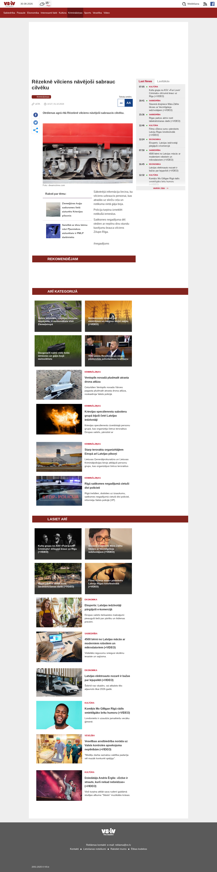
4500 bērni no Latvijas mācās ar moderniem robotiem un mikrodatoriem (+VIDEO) (105, 643)
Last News (145, 81)
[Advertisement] (108, 53)
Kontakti (74, 849)
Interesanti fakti (49, 12)
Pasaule (21, 12)
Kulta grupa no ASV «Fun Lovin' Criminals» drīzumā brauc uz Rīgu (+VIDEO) (57, 548)
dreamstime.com (56, 185)
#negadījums (101, 243)
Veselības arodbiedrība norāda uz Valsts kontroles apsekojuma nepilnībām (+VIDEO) (106, 745)
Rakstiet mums (118, 849)
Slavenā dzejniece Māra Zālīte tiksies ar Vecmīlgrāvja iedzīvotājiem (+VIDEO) (105, 548)
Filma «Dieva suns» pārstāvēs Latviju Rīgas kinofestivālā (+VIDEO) (105, 583)
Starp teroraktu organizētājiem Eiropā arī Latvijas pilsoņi (104, 451)
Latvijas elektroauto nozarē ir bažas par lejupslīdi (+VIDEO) (107, 678)
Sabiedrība (9, 12)
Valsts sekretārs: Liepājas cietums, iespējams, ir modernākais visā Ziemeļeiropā (58, 321)
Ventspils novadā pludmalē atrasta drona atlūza (107, 379)
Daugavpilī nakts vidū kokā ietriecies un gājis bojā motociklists (54, 355)
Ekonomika (33, 12)
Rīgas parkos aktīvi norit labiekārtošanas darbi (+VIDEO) (56, 585)
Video (107, 12)
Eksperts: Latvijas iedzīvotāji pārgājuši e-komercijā (103, 607)
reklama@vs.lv (123, 844)
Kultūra (62, 12)
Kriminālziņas (75, 12)
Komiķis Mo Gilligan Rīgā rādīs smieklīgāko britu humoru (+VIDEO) (107, 710)
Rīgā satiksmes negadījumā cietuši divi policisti (107, 485)
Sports (87, 12)
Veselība (97, 12)
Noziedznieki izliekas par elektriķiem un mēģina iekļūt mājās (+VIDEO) (108, 321)
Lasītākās (163, 81)
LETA (37, 104)
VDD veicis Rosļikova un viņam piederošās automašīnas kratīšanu (108, 357)
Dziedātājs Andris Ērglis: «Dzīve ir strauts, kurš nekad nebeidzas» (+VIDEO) (106, 782)
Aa (121, 102)
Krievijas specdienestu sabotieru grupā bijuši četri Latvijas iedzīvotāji (106, 415)
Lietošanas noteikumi (94, 849)
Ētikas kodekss (139, 849)
